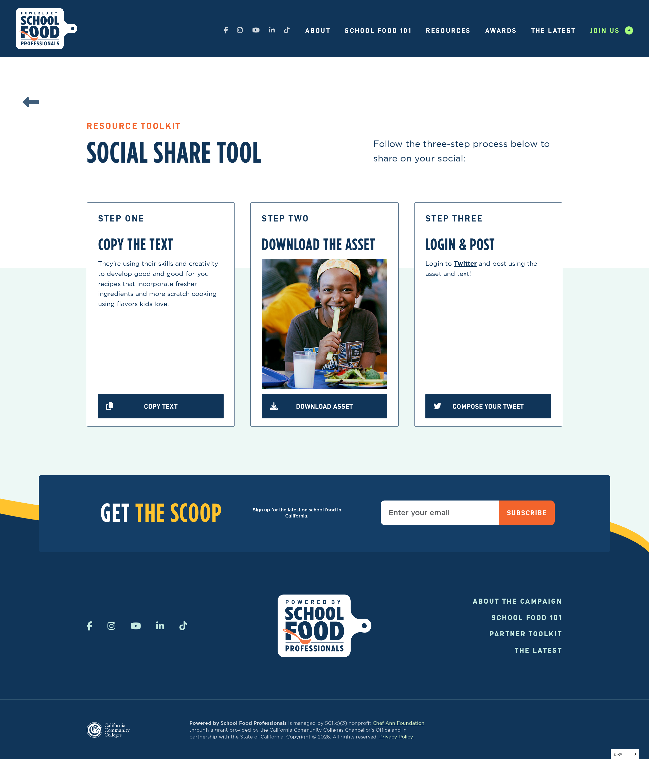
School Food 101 (378, 30)
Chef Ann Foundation (398, 723)
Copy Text (161, 406)
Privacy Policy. (396, 737)
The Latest (553, 30)
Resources (448, 30)
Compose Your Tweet (488, 406)
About (318, 30)
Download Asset (324, 406)
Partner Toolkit (526, 634)
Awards (501, 30)
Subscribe (527, 512)
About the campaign (517, 601)
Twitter (465, 264)
